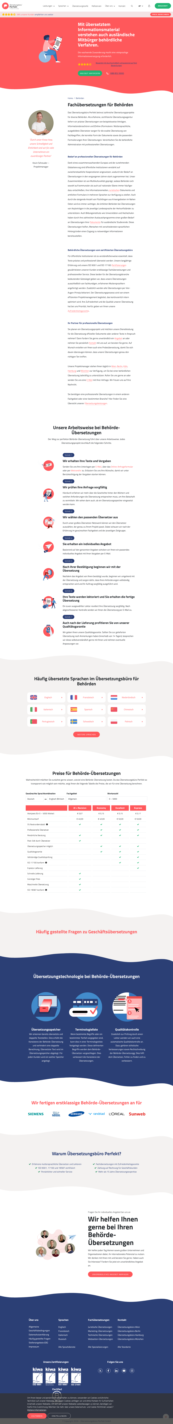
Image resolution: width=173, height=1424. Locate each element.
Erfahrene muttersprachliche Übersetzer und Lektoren (56, 1164)
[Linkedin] (116, 1371)
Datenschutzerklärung (39, 1334)
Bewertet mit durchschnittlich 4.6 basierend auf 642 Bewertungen (116, 64)
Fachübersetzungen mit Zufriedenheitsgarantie (117, 1164)
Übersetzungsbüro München (130, 1339)
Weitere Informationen (36, 1409)
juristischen (114, 190)
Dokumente (95, 222)
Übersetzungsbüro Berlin (129, 1331)
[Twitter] (100, 1371)
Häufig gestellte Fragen (39, 1338)
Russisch (62, 1339)
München (85, 371)
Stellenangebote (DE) (38, 1342)
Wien (113, 366)
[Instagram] (132, 1371)
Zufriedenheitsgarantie (78, 311)
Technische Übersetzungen (100, 1335)
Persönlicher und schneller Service (56, 1171)
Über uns (109, 5)
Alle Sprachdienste (66, 1347)
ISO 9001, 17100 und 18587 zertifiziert (56, 1168)
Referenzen (96, 5)
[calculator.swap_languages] (45, 799)
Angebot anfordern (90, 73)
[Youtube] (124, 1371)
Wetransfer (76, 470)
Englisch (62, 1327)
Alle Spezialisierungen (98, 1347)
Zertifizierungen (119, 265)
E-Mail (89, 380)
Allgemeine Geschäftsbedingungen (39, 1328)
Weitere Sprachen (86, 734)
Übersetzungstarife (80, 5)
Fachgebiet (72, 793)
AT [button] (140, 5)
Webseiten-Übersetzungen (100, 1339)
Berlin (119, 366)
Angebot (163, 5)
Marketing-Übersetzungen (100, 1331)
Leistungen (47, 5)
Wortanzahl (112, 793)
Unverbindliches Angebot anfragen (110, 1274)
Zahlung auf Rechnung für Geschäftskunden (117, 1168)
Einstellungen (59, 1416)
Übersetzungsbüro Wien (129, 1327)
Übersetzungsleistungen (96, 403)
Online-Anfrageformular (122, 466)
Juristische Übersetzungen (100, 1327)
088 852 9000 (117, 73)
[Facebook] (108, 1371)
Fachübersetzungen (98, 1320)
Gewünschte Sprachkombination (40, 793)
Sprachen (62, 5)
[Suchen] (132, 6)
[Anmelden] (149, 6)
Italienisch (63, 1335)
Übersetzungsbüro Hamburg (131, 1335)
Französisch (63, 1331)
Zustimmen (36, 1416)
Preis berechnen (160, 14)
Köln (125, 366)
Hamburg (72, 371)
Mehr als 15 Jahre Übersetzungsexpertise (117, 1171)
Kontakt (122, 5)
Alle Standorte (124, 1347)
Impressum (34, 1346)
